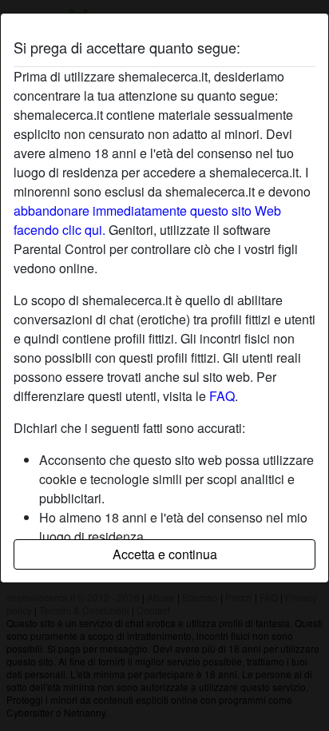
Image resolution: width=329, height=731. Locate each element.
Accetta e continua (165, 554)
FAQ (222, 396)
